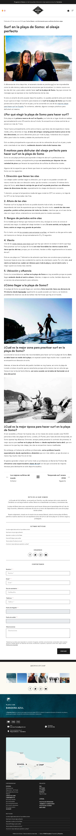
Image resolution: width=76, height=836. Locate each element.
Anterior (20, 478)
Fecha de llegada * (12, 607)
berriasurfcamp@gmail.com (18, 727)
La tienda (42, 790)
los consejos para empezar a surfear (33, 232)
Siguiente (56, 478)
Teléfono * (10, 598)
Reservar (8, 793)
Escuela (8, 786)
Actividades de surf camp (12, 792)
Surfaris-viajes (58, 21)
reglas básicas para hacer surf (23, 244)
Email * (8, 579)
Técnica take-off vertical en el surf (14, 541)
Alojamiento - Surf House (12, 790)
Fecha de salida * (12, 617)
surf (52, 84)
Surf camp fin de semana (12, 805)
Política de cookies (45, 805)
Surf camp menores (10, 799)
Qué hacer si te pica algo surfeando (14, 532)
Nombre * (9, 569)
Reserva (41, 792)
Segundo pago (42, 793)
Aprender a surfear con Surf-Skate (14, 535)
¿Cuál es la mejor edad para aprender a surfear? (17, 544)
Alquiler (8, 809)
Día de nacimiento (12, 588)
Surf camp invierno (10, 807)
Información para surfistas (45, 21)
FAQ (40, 786)
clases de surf (34, 464)
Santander (22, 292)
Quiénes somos (9, 788)
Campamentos (10, 797)
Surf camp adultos (10, 801)
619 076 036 (51, 727)
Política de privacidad (12, 645)
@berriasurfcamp (38, 666)
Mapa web (42, 807)
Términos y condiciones (46, 803)
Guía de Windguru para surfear (13, 538)
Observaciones (10, 627)
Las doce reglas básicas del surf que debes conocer (18, 529)
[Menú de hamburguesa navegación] (73, 10)
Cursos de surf (11, 795)
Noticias (42, 788)
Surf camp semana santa (12, 803)
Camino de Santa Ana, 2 (18, 731)
